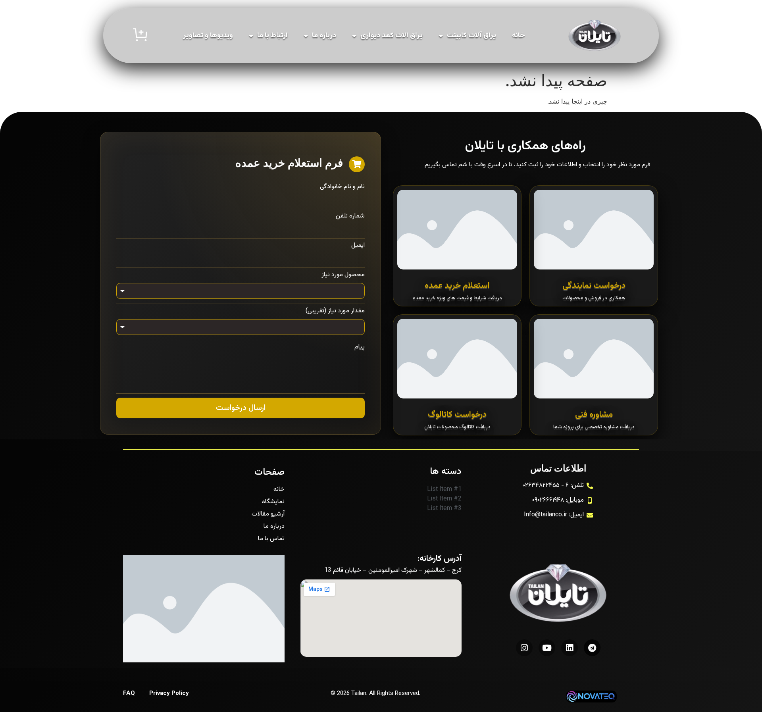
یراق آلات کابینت (471, 35)
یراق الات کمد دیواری (391, 35)
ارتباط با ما (272, 35)
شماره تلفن (350, 216)
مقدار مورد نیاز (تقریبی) (335, 311)
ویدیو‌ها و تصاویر (208, 35)
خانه (518, 35)
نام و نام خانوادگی (342, 187)
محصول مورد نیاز (343, 275)
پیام (359, 347)
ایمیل (358, 245)
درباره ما (324, 35)
